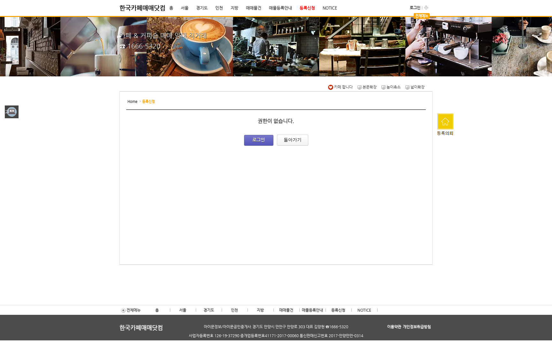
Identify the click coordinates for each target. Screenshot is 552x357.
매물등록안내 (280, 7)
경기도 (202, 7)
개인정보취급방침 (417, 326)
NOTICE (330, 7)
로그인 (415, 7)
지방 (234, 7)
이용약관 (394, 326)
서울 (184, 7)
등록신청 (307, 7)
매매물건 (253, 7)
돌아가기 (293, 139)
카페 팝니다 (343, 87)
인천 (219, 7)
